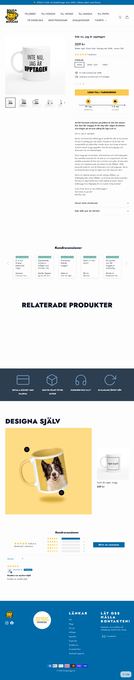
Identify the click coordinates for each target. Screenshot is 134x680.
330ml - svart (92, 64)
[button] (81, 54)
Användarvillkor (75, 649)
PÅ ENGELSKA (35, 20)
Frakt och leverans (86, 203)
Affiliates (72, 632)
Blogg (71, 624)
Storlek (79, 60)
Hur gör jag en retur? (87, 211)
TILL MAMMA (85, 14)
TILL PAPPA (103, 14)
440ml (105, 64)
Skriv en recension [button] (109, 544)
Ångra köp (73, 641)
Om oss (72, 628)
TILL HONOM (48, 14)
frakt (93, 48)
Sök (70, 619)
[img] (22, 257)
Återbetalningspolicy (76, 653)
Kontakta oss (73, 645)
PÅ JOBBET (30, 14)
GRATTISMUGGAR (57, 20)
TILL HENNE (66, 14)
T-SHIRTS (99, 20)
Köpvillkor (72, 636)
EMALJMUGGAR (81, 20)
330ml (79, 64)
